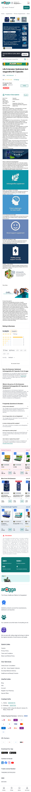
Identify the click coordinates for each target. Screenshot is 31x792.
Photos (13, 350)
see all (28, 450)
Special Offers (5, 693)
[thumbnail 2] (12, 19)
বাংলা (27, 95)
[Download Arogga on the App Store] (13, 753)
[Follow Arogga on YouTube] (12, 763)
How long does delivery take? (10, 430)
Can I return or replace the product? (11, 439)
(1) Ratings (16, 79)
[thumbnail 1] (6, 19)
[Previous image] (4, 35)
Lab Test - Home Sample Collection (10, 668)
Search (26, 7)
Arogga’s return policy (8, 443)
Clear (6, 350)
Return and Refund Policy (8, 656)
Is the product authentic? (8, 406)
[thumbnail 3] (18, 19)
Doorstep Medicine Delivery (8, 670)
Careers (3, 648)
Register (24, 54)
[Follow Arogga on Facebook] (6, 763)
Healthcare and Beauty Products (9, 673)
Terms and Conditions (7, 653)
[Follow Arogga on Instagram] (9, 763)
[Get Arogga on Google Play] (4, 753)
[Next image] (26, 35)
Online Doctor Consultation (8, 665)
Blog (2, 683)
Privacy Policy (5, 650)
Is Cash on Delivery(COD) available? (11, 423)
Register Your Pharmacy (7, 690)
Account (3, 688)
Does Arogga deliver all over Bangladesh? (13, 416)
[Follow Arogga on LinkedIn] (2, 763)
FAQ (2, 685)
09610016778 (11, 703)
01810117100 (13, 705)
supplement (23, 376)
